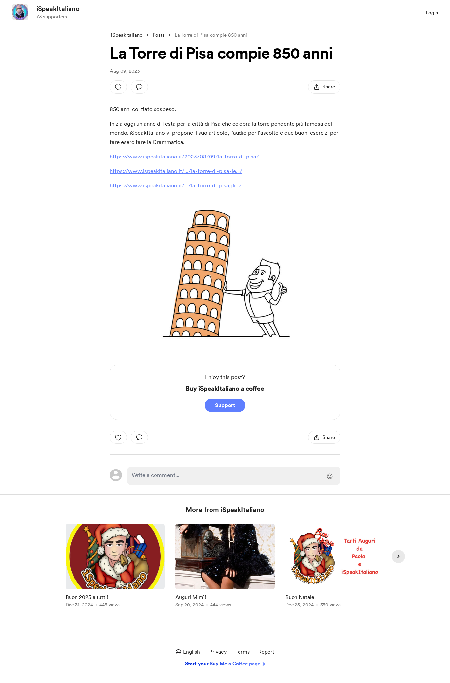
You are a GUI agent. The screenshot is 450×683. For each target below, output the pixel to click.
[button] (187, 652)
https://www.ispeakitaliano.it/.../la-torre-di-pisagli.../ (176, 185)
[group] (115, 566)
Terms (242, 652)
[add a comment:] (139, 87)
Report (266, 652)
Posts (159, 35)
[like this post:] (118, 87)
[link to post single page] (115, 566)
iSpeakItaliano (58, 9)
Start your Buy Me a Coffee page (222, 664)
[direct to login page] (233, 476)
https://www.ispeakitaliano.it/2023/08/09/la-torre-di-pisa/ (184, 156)
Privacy (218, 652)
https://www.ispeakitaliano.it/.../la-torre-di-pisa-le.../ (176, 171)
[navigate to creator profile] (20, 12)
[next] (398, 556)
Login (432, 12)
